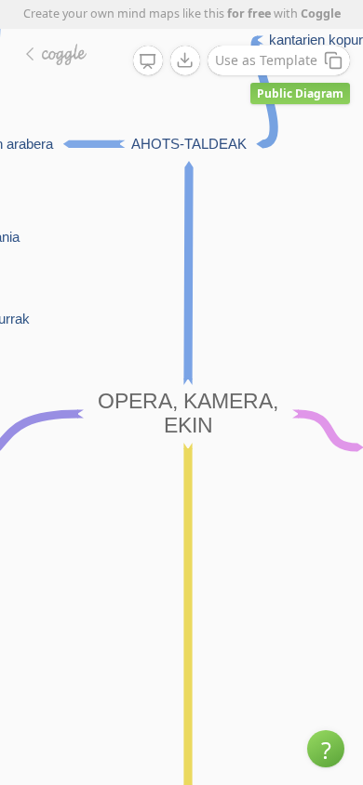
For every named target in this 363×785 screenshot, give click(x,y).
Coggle (321, 13)
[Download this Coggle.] (185, 60)
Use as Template (266, 60)
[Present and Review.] (148, 61)
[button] (325, 748)
